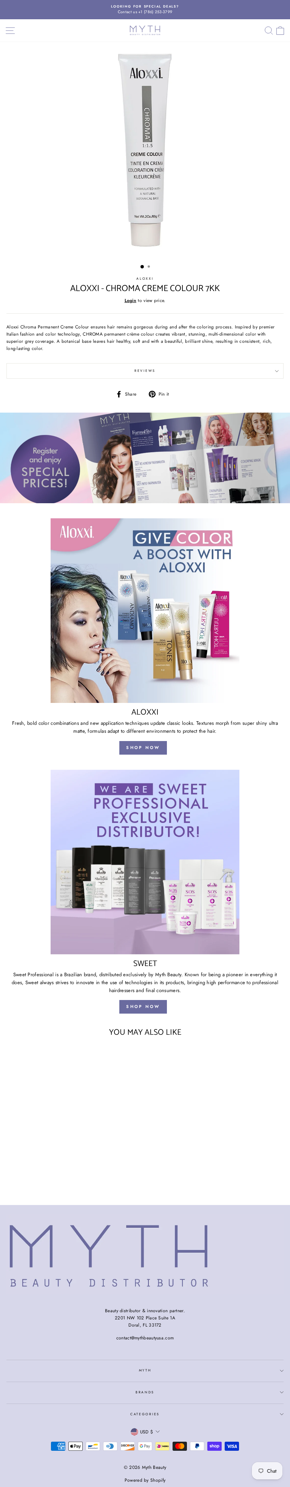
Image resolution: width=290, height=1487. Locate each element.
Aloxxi (144, 278)
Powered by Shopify (145, 1480)
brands (145, 1392)
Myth (145, 1370)
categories (145, 1413)
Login (131, 300)
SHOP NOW (143, 747)
